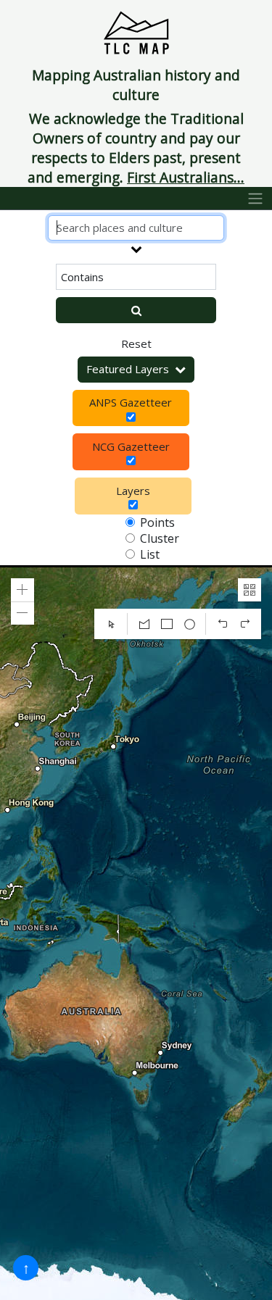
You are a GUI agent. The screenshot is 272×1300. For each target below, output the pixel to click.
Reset (136, 343)
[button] (22, 589)
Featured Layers (127, 369)
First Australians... (185, 177)
